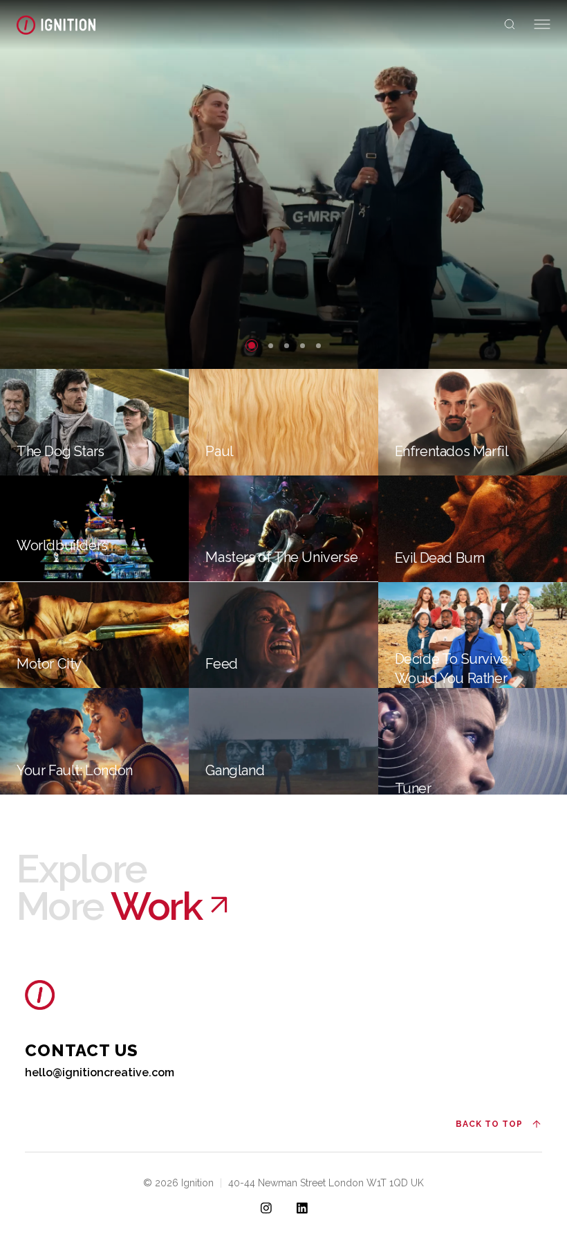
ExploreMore (109, 887)
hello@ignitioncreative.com (99, 1072)
